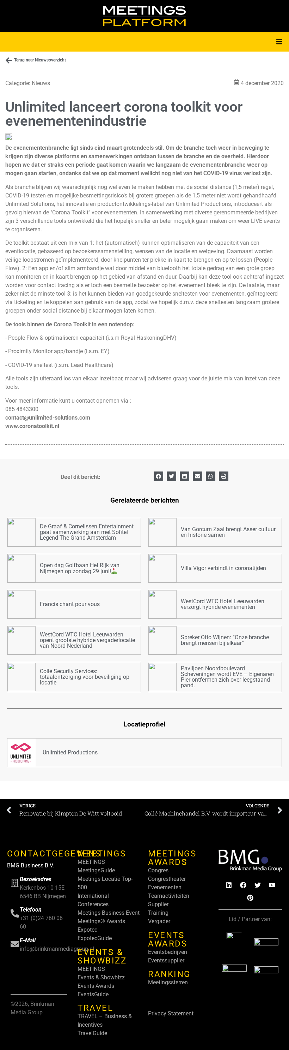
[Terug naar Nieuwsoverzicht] (8, 60)
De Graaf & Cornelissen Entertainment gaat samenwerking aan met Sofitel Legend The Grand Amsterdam (87, 532)
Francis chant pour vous (70, 604)
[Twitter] (257, 885)
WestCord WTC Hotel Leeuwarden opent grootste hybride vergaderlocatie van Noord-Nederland (87, 640)
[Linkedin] (228, 885)
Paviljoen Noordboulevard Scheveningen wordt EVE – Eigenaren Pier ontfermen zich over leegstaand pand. (227, 677)
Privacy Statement (170, 1013)
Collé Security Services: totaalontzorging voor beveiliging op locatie (84, 677)
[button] (279, 41)
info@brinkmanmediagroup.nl (57, 948)
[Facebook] (243, 885)
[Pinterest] (250, 897)
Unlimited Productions (70, 752)
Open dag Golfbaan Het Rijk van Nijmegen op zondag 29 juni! (79, 568)
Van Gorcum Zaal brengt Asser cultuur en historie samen (228, 532)
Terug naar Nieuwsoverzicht (40, 60)
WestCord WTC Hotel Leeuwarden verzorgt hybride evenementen (222, 604)
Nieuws (41, 83)
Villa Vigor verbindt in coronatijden (223, 568)
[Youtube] (272, 885)
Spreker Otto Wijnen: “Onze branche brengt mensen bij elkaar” (225, 640)
